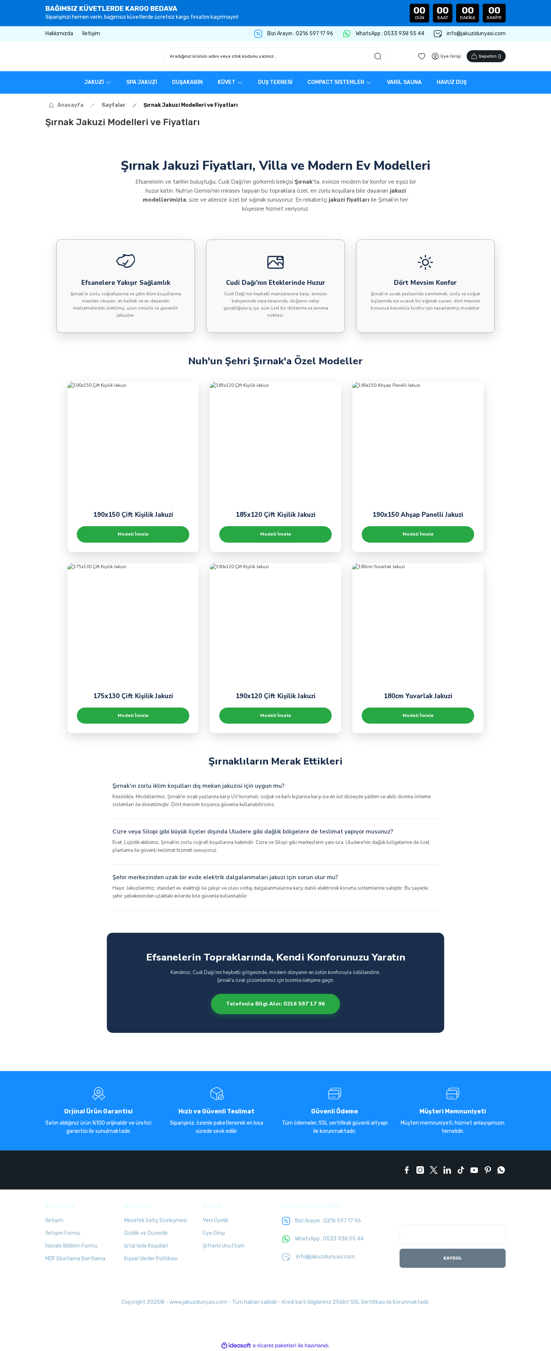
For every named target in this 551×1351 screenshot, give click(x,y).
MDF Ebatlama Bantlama (75, 1258)
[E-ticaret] (274, 1345)
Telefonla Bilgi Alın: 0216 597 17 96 (275, 1003)
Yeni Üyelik (215, 1220)
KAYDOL (452, 1258)
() (490, 56)
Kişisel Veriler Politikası (151, 1258)
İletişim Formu (62, 1233)
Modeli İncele (133, 534)
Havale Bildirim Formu (71, 1246)
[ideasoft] (236, 1345)
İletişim (54, 1220)
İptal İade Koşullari (146, 1246)
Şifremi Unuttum (223, 1246)
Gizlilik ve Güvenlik (146, 1233)
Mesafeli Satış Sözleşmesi (155, 1220)
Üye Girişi (214, 1233)
